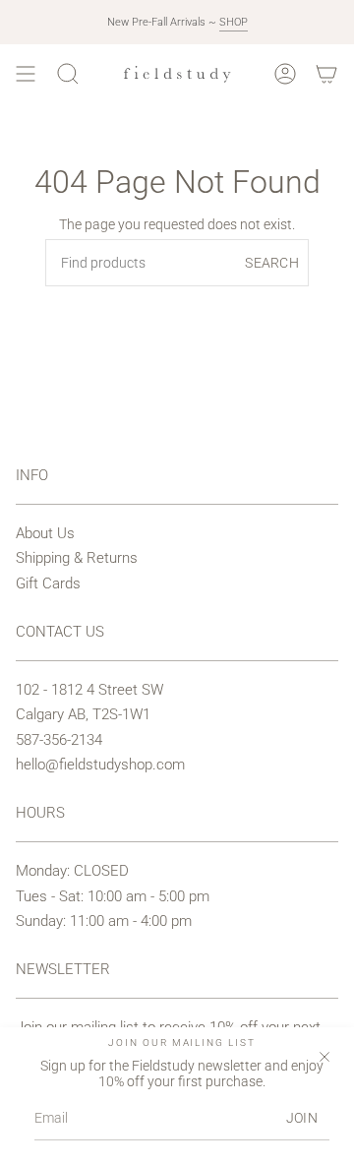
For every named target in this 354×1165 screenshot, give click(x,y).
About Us (45, 533)
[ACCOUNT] (285, 73)
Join (302, 1118)
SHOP (233, 22)
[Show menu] (25, 73)
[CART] (326, 73)
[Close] (324, 1057)
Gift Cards (48, 583)
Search (272, 263)
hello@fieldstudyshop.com (100, 764)
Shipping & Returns (77, 558)
